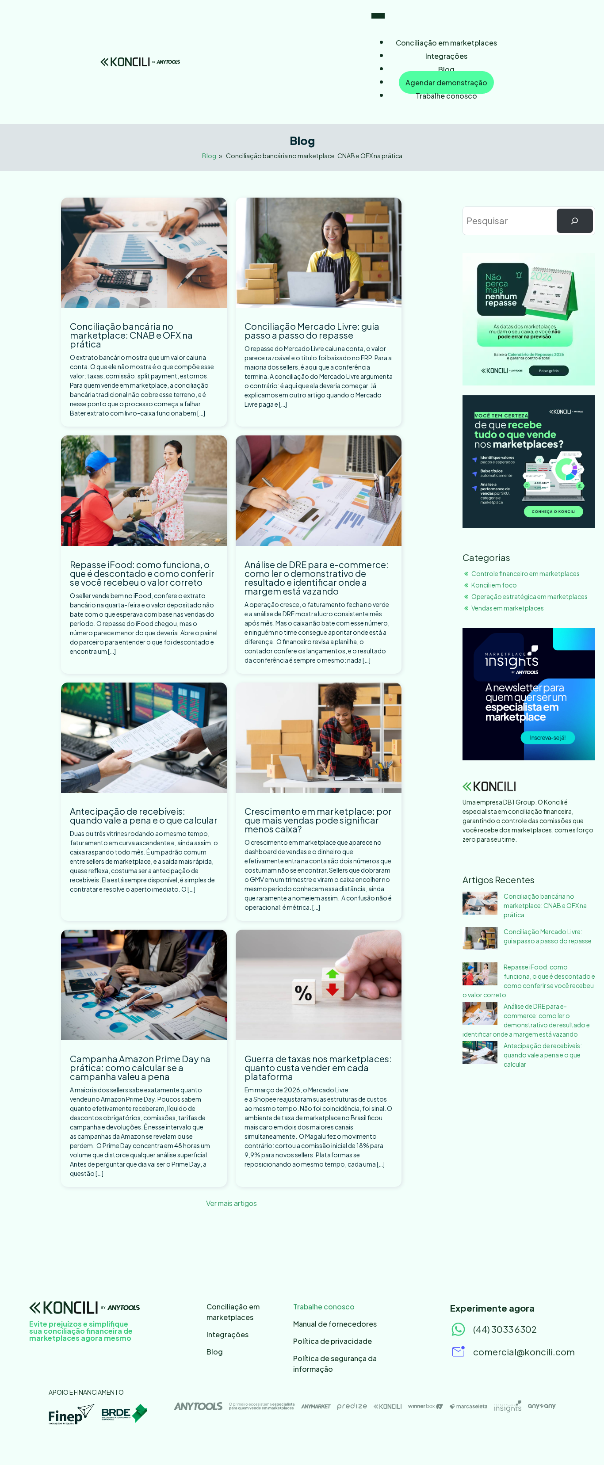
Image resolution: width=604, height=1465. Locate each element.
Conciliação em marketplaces (446, 42)
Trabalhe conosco (446, 95)
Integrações (446, 56)
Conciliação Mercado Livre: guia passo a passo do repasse (312, 330)
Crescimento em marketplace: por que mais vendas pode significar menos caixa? (318, 819)
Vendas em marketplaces (507, 608)
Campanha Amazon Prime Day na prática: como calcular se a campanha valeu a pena (140, 1067)
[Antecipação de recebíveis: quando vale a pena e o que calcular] (480, 1053)
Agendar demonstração (446, 82)
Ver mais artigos (231, 1203)
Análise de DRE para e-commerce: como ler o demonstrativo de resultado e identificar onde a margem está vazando (317, 577)
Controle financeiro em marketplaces (525, 573)
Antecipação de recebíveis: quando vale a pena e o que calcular (144, 815)
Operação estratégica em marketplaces (529, 596)
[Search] (575, 221)
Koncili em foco (494, 585)
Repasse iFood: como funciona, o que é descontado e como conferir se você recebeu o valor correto (142, 573)
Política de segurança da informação (335, 1363)
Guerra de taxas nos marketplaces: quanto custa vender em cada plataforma (318, 1067)
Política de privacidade (332, 1341)
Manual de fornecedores (335, 1323)
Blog (446, 69)
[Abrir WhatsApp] (582, 1442)
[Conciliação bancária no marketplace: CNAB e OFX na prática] (480, 904)
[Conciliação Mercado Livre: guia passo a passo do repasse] (480, 939)
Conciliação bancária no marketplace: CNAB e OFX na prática (131, 334)
